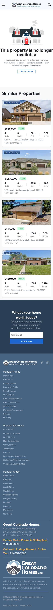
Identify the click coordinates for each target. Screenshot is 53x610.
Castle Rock (8, 491)
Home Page (8, 376)
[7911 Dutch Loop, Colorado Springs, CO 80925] (26, 112)
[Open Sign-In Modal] (49, 4)
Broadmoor (8, 483)
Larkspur (7, 506)
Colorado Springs (10, 495)
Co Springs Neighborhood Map (16, 460)
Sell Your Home (9, 406)
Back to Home (27, 71)
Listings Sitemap (10, 605)
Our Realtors (8, 395)
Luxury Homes (9, 445)
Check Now (26, 341)
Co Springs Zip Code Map (14, 464)
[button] (3, 4)
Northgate (7, 514)
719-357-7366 (18, 553)
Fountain (7, 502)
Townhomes (8, 448)
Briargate (7, 479)
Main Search (8, 429)
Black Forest (8, 476)
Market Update (9, 383)
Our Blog (7, 418)
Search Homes (9, 391)
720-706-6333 (11, 544)
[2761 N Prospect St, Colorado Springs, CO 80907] (26, 262)
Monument (8, 510)
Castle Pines (8, 487)
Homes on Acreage (11, 433)
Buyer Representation (12, 398)
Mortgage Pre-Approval (13, 410)
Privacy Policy (26, 605)
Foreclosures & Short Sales (14, 456)
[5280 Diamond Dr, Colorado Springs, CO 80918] (26, 212)
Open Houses (9, 437)
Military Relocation (11, 402)
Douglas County (10, 498)
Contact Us (8, 379)
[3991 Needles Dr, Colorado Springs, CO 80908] (26, 162)
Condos (6, 452)
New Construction (11, 441)
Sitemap (6, 414)
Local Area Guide (10, 387)
